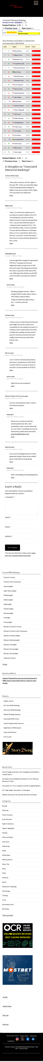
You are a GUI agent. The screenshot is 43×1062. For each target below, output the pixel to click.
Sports (4, 882)
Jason (8, 285)
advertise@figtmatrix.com (20, 434)
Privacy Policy (24, 1036)
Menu (36, 3)
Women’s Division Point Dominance (15, 631)
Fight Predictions (8, 824)
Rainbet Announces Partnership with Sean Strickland (19, 795)
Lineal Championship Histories (14, 723)
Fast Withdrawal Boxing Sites (25, 1046)
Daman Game (7, 1006)
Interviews (5, 842)
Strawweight (8, 622)
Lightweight (8, 604)
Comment (10, 497)
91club (5, 664)
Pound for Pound (9, 577)
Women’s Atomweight (11, 653)
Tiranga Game (23, 1048)
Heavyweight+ (8, 586)
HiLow (7, 353)
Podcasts (5, 877)
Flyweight (7, 618)
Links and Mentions (10, 732)
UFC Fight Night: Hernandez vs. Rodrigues (16, 790)
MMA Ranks (6, 855)
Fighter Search (8, 701)
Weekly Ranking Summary (12, 714)
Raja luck (5, 1024)
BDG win (5, 1015)
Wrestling (5, 909)
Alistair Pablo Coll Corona (14, 396)
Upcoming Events (8, 904)
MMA (4, 851)
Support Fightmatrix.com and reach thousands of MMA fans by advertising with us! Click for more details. (20, 680)
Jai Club (7, 1046)
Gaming (4, 833)
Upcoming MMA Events (11, 719)
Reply (11, 195)
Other (4, 873)
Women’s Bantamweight (12, 640)
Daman (13, 1046)
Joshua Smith (10, 176)
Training (5, 895)
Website (8, 536)
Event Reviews (7, 819)
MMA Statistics (7, 859)
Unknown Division (10, 658)
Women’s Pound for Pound (12, 627)
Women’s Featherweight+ (12, 635)
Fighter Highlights (8, 828)
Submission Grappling (9, 886)
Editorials (5, 810)
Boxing (4, 806)
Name (8, 517)
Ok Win (5, 997)
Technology (6, 891)
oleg (8, 414)
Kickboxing (6, 846)
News (4, 868)
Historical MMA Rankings (12, 710)
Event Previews (7, 815)
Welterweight (8, 600)
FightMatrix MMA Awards (12, 728)
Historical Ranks (7, 837)
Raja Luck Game (8, 915)
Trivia (4, 900)
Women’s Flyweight (10, 644)
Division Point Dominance (12, 582)
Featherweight (8, 609)
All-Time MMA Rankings (12, 705)
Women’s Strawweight (11, 649)
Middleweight (8, 595)
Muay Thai (5, 864)
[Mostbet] (18, 984)
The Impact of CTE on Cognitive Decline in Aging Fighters (21, 786)
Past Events (8, 737)
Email (8, 527)
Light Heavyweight (10, 591)
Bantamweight (8, 613)
